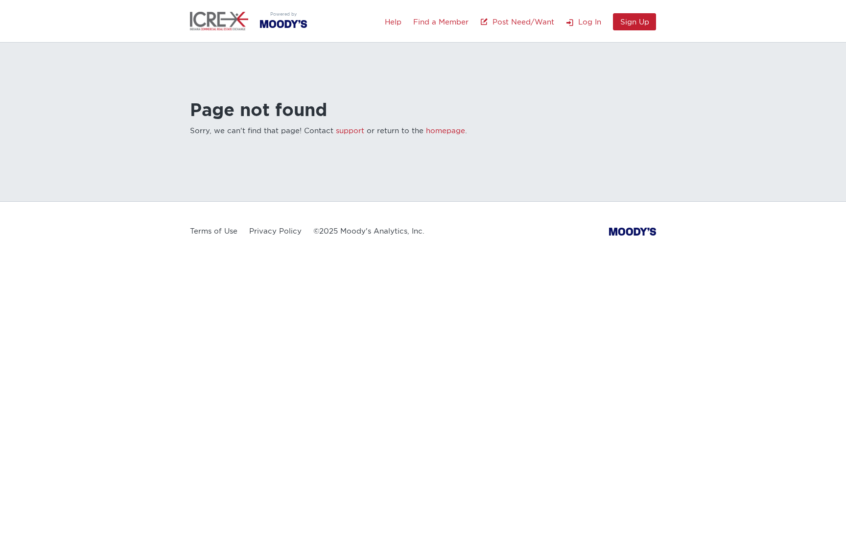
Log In (587, 22)
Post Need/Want (521, 22)
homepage (445, 130)
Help (393, 22)
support (350, 130)
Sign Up (634, 22)
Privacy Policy (275, 231)
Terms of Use (213, 231)
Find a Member (441, 22)
